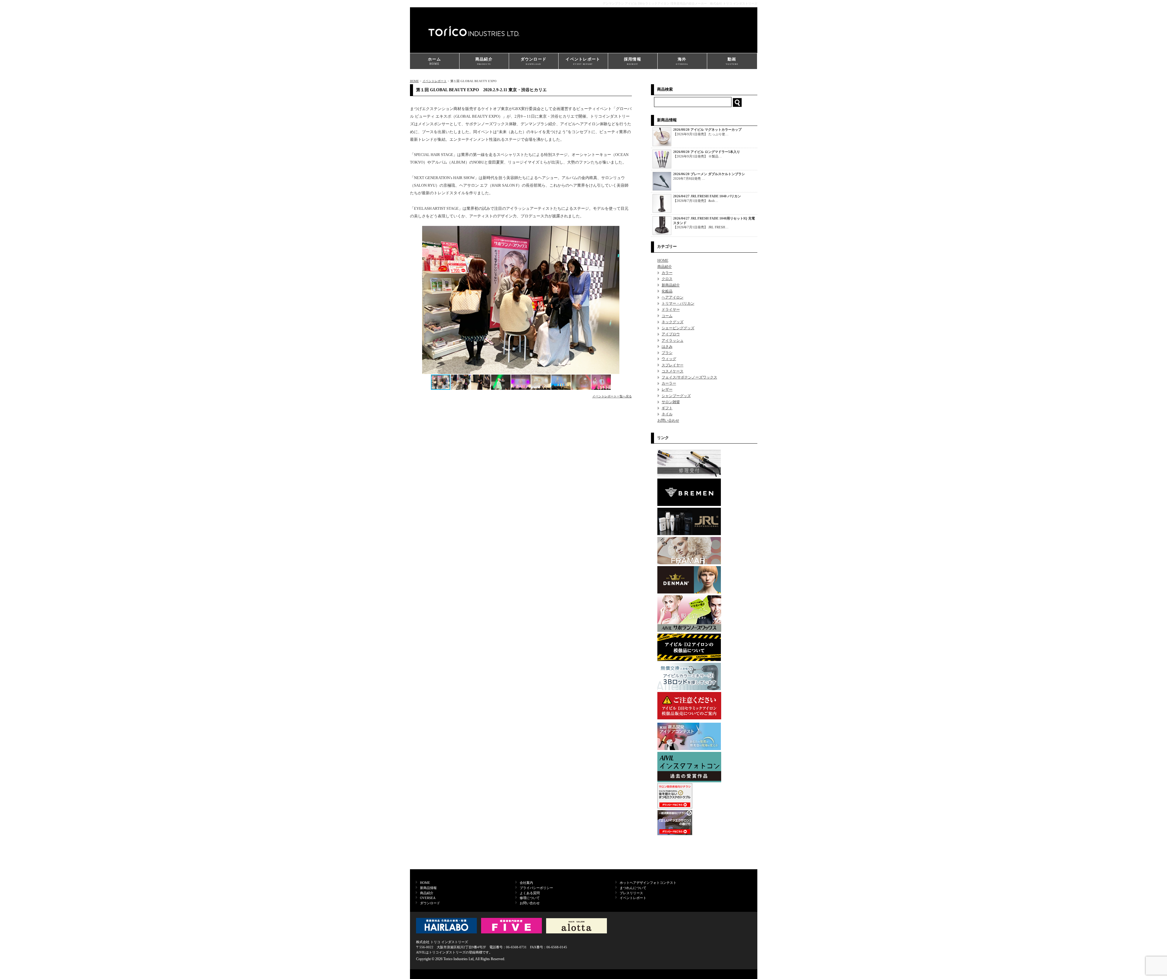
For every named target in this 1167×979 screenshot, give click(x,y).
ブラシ (667, 353)
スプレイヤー (672, 365)
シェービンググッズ (678, 328)
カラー (667, 273)
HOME (414, 81)
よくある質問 (530, 893)
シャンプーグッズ (676, 396)
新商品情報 (428, 888)
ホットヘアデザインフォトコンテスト (648, 882)
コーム (667, 316)
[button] (626, 300)
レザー (667, 389)
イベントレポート (583, 61)
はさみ (667, 346)
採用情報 (632, 61)
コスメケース (672, 371)
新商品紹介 (671, 285)
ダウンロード (534, 61)
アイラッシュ (672, 340)
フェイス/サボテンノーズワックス (689, 377)
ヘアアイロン (672, 297)
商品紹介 (484, 61)
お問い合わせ (668, 420)
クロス (667, 279)
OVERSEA (427, 898)
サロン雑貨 (671, 402)
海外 (682, 61)
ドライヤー (671, 309)
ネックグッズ (672, 322)
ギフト (667, 408)
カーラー (669, 383)
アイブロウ (671, 334)
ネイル (667, 414)
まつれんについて (633, 888)
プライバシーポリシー (536, 888)
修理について (530, 898)
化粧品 (667, 291)
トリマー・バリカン (678, 303)
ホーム (434, 61)
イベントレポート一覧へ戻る (612, 396)
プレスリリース (631, 893)
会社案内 (526, 882)
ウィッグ (669, 359)
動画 (732, 61)
